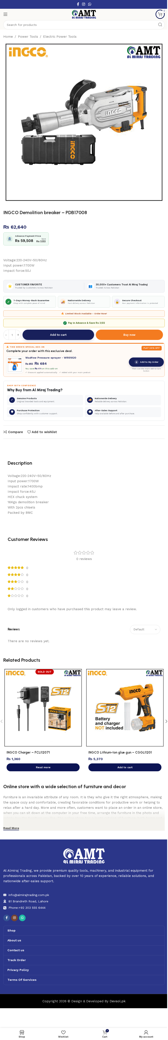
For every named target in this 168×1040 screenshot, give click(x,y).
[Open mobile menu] (5, 14)
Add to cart (58, 334)
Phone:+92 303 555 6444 (27, 907)
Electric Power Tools (60, 37)
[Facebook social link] (78, 4)
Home (8, 37)
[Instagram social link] (84, 4)
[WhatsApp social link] (90, 4)
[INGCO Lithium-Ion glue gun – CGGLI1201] (125, 708)
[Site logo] (84, 14)
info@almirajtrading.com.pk (29, 895)
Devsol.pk (118, 1001)
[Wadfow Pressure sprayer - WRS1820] (14, 365)
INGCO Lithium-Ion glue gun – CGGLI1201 (120, 752)
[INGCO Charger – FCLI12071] (43, 708)
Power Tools (28, 37)
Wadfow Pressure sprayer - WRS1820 (50, 357)
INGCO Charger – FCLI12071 (28, 752)
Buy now (129, 334)
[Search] (160, 24)
